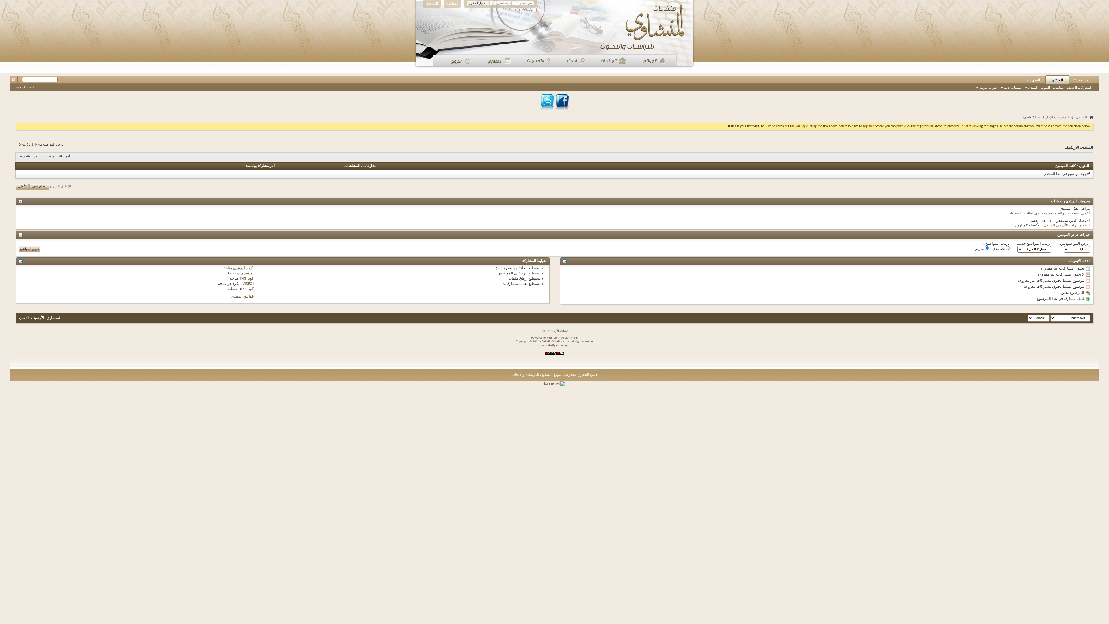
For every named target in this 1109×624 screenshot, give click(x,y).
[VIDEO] (247, 284)
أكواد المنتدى (243, 268)
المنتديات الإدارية (1055, 117)
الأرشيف (37, 318)
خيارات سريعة (988, 87)
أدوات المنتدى (61, 156)
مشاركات (370, 166)
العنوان (1084, 166)
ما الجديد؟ (1081, 80)
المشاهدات (352, 166)
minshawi (1073, 213)
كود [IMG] (246, 279)
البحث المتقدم (25, 87)
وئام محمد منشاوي (1049, 213)
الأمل (1086, 213)
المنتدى (1057, 80)
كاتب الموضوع (1065, 166)
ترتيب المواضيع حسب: (1033, 244)
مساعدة (452, 4)
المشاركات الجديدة (1079, 87)
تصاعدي (999, 249)
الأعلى (22, 186)
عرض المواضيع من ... (1073, 244)
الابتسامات (245, 273)
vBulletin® (553, 337)
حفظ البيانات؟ (524, 10)
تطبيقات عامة (1013, 87)
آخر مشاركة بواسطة (260, 166)
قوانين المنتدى (242, 296)
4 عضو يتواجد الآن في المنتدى (1066, 225)
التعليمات (1058, 87)
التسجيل (431, 4)
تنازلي (979, 249)
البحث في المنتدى (34, 156)
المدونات (1033, 80)
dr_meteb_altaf (1021, 213)
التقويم (1045, 87)
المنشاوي (54, 318)
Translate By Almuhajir (554, 345)
